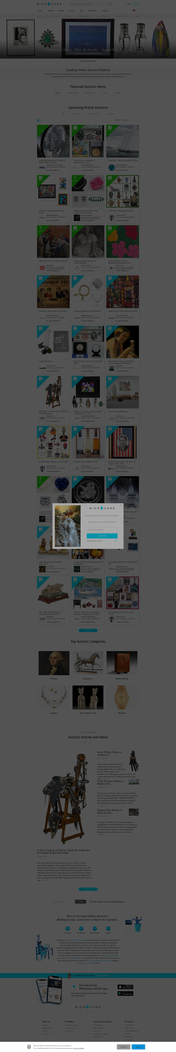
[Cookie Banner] (88, 1047)
